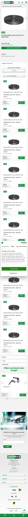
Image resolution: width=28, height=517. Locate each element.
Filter (14, 70)
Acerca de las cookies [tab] (21, 246)
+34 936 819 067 (14, 469)
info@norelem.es (14, 471)
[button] (26, 18)
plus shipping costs (10, 44)
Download (4, 478)
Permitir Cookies (14, 268)
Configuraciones (13, 273)
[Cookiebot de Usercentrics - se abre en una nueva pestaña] (21, 243)
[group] (14, 386)
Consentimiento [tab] (5, 246)
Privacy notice (24, 512)
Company (4, 475)
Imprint (11, 510)
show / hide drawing (11, 76)
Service (4, 482)
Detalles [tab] (13, 246)
